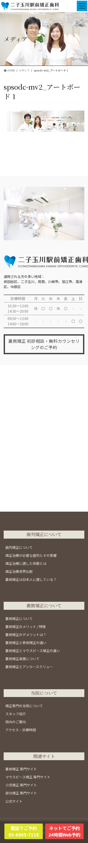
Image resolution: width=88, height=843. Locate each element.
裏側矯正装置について (22, 658)
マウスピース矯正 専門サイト (27, 776)
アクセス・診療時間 (20, 729)
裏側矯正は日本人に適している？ (31, 579)
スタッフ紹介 (15, 713)
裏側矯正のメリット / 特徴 (25, 626)
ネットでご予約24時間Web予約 (64, 831)
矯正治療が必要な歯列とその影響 (31, 555)
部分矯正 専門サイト (21, 793)
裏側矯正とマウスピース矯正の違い (32, 650)
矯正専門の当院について (24, 705)
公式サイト (13, 801)
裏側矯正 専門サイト (21, 768)
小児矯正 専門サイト (21, 785)
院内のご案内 (15, 721)
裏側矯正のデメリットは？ (25, 634)
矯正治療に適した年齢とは (25, 563)
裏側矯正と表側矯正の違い (25, 642)
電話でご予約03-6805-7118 (24, 831)
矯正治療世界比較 (19, 571)
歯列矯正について (19, 547)
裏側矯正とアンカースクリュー (29, 666)
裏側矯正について (19, 618)
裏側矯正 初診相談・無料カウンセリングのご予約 (44, 344)
